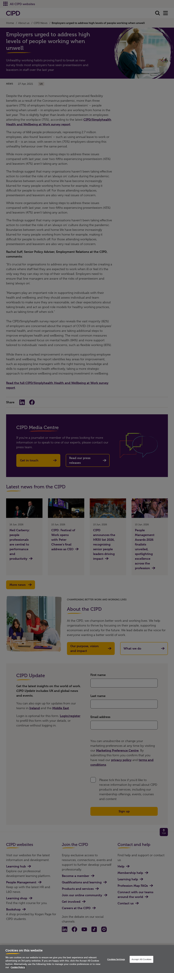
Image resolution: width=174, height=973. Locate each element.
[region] (87, 959)
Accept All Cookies (141, 959)
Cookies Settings (116, 959)
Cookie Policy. (18, 967)
